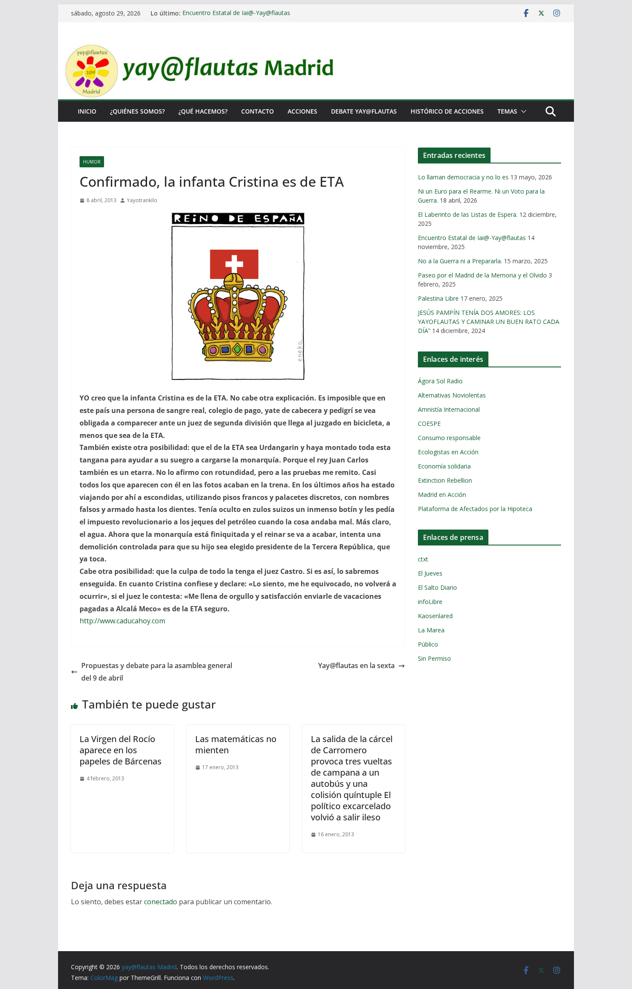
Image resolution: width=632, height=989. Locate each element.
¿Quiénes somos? (137, 111)
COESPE (429, 423)
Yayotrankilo (142, 200)
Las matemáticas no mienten (235, 744)
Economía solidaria (444, 466)
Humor (92, 162)
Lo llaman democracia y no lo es (463, 177)
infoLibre (430, 602)
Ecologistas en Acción (448, 452)
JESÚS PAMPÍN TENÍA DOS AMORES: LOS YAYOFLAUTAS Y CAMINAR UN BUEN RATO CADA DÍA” (488, 321)
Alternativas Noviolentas (452, 395)
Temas (507, 111)
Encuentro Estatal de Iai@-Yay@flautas (236, 13)
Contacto (257, 111)
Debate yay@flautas (364, 111)
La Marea (431, 630)
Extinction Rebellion (445, 480)
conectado (160, 901)
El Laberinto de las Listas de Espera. (468, 214)
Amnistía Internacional (449, 409)
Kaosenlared (435, 616)
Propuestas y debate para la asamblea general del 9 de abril (156, 672)
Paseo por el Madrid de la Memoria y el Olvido (482, 275)
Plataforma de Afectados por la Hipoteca (475, 509)
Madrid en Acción (442, 494)
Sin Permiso (434, 658)
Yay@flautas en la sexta (356, 665)
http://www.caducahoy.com (122, 620)
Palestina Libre (438, 298)
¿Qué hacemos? (202, 111)
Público (428, 644)
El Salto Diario (437, 587)
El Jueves (430, 573)
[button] (522, 111)
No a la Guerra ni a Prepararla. (460, 261)
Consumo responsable (449, 438)
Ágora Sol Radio (440, 381)
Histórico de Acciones (447, 111)
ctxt (423, 559)
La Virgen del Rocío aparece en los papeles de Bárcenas (121, 750)
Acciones (302, 111)
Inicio (87, 111)
